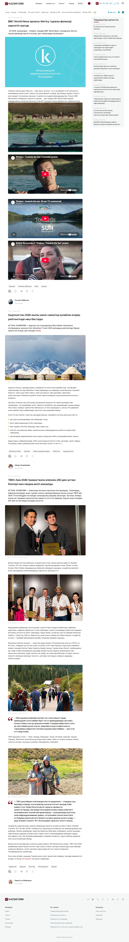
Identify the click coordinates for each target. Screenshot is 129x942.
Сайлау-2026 (86, 12)
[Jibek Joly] (112, 12)
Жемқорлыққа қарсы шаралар (61, 923)
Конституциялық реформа (71, 12)
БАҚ (36, 286)
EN (107, 3)
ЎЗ (118, 3)
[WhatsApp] (15, 291)
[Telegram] (21, 291)
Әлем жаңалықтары (41, 451)
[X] (32, 291)
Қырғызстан (68, 451)
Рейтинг (56, 451)
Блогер (32, 867)
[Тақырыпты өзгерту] (90, 3)
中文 (110, 3)
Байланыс (99, 915)
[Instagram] (9, 291)
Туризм (12, 286)
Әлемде (8, 927)
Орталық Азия (15, 451)
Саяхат (54, 867)
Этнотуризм (43, 867)
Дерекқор (45, 12)
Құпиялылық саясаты (58, 915)
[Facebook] (27, 291)
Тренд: (7, 12)
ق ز (114, 3)
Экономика (9, 923)
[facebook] (103, 899)
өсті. (60, 443)
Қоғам (44, 286)
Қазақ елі (12, 867)
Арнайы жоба (55, 12)
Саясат (7, 915)
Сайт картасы (101, 911)
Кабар (38, 331)
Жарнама (99, 919)
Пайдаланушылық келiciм (59, 911)
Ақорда (13, 12)
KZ (97, 3)
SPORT (80, 3)
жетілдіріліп (26, 859)
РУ (104, 3)
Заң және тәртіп (34, 12)
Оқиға (7, 911)
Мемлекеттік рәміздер (58, 919)
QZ (100, 3)
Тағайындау (22, 12)
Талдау (71, 3)
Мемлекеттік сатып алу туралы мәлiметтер (66, 927)
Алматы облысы (25, 286)
